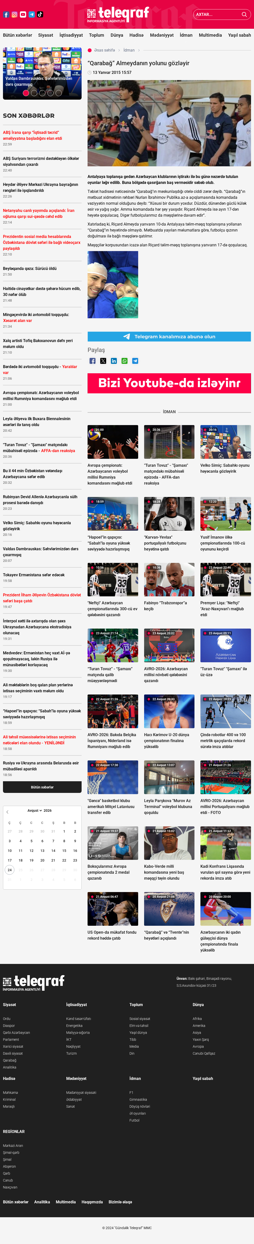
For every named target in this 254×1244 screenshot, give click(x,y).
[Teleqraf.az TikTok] (40, 14)
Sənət (70, 1106)
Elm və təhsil (138, 1026)
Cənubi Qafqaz (204, 1053)
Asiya (197, 1033)
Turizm (71, 1053)
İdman (186, 35)
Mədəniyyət (162, 35)
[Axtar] (244, 14)
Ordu (6, 1019)
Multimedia (210, 35)
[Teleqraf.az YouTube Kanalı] (169, 383)
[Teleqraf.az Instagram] (14, 14)
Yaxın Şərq (201, 1039)
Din (131, 1053)
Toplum (96, 35)
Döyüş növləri (139, 1106)
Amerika (199, 1026)
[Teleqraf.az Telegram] (32, 14)
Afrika (197, 1019)
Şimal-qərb (11, 1153)
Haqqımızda (92, 1202)
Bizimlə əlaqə (120, 1202)
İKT (68, 1039)
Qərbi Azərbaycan (16, 1033)
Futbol (134, 1120)
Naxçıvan (10, 1187)
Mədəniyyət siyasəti (81, 1093)
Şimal (7, 1159)
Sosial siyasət (139, 1019)
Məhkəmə (10, 1093)
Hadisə (136, 35)
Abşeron (9, 1166)
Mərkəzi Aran (13, 1146)
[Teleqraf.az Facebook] (6, 14)
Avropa (198, 1046)
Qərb (6, 1173)
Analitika (9, 1067)
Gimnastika (138, 1099)
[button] (26, 93)
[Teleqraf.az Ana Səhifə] (118, 14)
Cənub (8, 1180)
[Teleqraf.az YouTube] (23, 14)
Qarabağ (9, 1060)
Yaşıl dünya (138, 1033)
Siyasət (45, 35)
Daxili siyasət (13, 1053)
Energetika (74, 1026)
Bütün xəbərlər (17, 35)
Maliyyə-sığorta (78, 1033)
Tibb (132, 1039)
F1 (131, 1093)
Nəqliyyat (73, 1046)
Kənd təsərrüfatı (78, 1019)
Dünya (117, 35)
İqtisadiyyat (71, 35)
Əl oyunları (137, 1113)
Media (134, 1046)
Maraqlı (9, 1106)
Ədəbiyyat (74, 1099)
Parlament (11, 1039)
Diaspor (9, 1026)
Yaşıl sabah (239, 35)
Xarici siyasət (13, 1046)
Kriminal (9, 1099)
